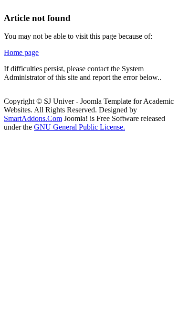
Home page (21, 52)
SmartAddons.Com (33, 118)
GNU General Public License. (79, 127)
